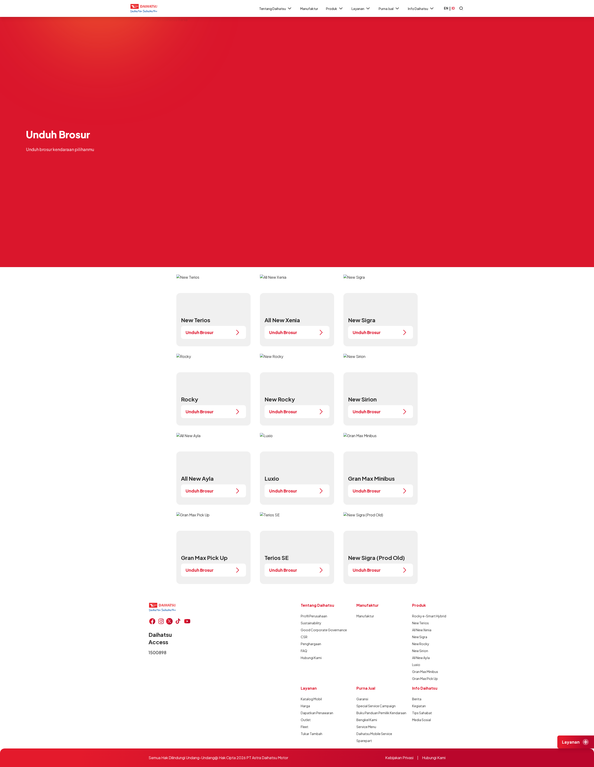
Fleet (304, 727)
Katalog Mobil (311, 699)
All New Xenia (421, 630)
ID (453, 8)
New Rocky (420, 644)
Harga (305, 706)
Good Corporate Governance (324, 630)
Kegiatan (419, 706)
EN (446, 8)
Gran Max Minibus (425, 671)
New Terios (420, 623)
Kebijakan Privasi (399, 757)
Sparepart (364, 741)
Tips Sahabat (422, 713)
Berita (416, 699)
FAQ (304, 651)
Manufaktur (309, 8)
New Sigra (419, 637)
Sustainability (311, 623)
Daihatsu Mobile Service (374, 734)
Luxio (416, 665)
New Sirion (420, 651)
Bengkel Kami (366, 720)
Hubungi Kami (311, 658)
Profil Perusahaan (314, 616)
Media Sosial (421, 720)
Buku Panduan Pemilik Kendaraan (381, 713)
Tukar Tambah (311, 734)
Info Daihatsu (418, 8)
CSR (304, 637)
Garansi (362, 699)
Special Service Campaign (376, 706)
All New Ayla (421, 658)
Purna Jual (386, 8)
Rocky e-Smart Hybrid (429, 616)
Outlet (306, 720)
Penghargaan (311, 644)
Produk (331, 8)
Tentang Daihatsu (272, 8)
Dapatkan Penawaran (317, 713)
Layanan (358, 8)
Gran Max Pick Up (425, 678)
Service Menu (366, 727)
